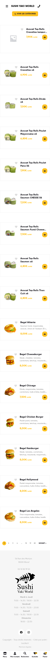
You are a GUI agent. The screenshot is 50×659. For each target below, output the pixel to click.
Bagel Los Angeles (29, 511)
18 (26, 543)
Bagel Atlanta (27, 322)
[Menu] (7, 6)
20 (35, 543)
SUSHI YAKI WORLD (22, 6)
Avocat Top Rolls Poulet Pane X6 (33, 164)
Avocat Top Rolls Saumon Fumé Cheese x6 (32, 228)
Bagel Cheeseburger (31, 354)
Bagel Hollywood (29, 480)
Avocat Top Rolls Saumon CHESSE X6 (31, 196)
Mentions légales (25, 647)
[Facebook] (21, 632)
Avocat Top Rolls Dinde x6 (33, 100)
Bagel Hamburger (29, 448)
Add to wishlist (22, 29)
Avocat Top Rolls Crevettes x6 (29, 68)
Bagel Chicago (28, 385)
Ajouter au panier (44, 37)
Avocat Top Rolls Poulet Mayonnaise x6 (33, 132)
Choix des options (44, 334)
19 (30, 543)
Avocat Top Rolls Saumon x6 (29, 260)
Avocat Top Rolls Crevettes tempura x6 (36, 31)
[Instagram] (29, 632)
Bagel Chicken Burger (31, 417)
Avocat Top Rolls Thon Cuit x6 (32, 292)
